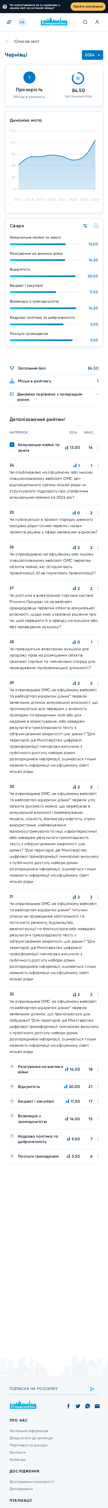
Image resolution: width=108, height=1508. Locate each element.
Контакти (18, 1452)
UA (22, 22)
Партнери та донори (28, 1445)
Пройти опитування (88, 6)
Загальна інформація (29, 1431)
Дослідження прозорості (32, 1482)
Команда (18, 1459)
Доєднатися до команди (31, 1438)
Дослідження (21, 1489)
